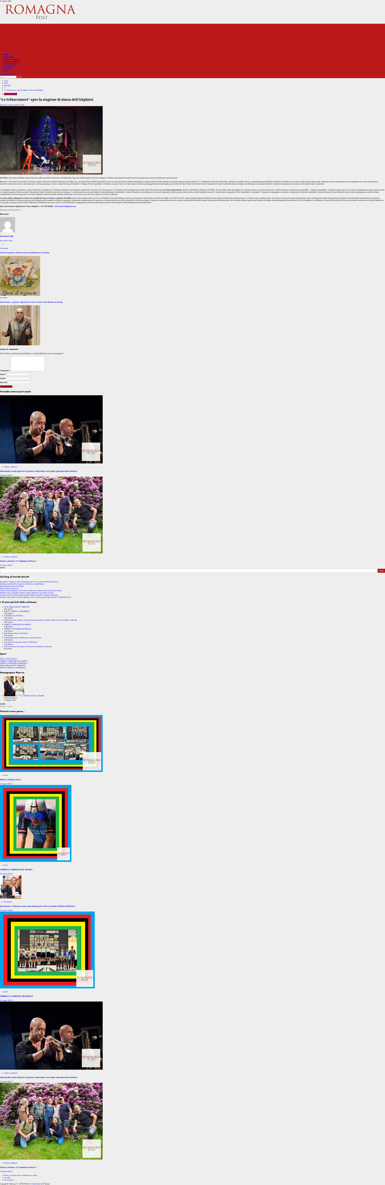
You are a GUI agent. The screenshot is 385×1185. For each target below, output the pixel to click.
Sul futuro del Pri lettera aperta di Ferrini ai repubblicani (22, 584)
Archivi (2, 704)
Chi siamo (7, 68)
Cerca (2, 567)
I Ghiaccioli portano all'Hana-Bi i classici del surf (22, 638)
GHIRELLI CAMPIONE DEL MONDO (17, 624)
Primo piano (8, 57)
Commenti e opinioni (12, 59)
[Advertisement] (192, 38)
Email (3, 378)
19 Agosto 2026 (6, 475)
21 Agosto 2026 (6, 784)
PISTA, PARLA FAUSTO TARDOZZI (16, 607)
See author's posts (6, 240)
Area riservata (8, 1180)
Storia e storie (9, 66)
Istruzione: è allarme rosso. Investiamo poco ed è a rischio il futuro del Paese (29, 582)
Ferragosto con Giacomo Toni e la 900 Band (20, 642)
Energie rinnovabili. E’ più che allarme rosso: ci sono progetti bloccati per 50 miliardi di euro (35, 597)
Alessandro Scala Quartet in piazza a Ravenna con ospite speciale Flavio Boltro (38, 471)
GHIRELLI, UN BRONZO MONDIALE (17, 629)
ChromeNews (35, 1184)
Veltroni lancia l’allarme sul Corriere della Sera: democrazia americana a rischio (31, 590)
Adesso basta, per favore (9, 588)
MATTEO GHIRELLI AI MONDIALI (17, 611)
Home (6, 54)
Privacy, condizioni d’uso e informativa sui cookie (20, 1175)
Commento (5, 370)
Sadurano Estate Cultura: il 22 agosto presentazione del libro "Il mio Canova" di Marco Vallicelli (40, 620)
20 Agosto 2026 (6, 874)
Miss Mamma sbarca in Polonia (12, 586)
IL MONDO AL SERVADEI (13, 616)
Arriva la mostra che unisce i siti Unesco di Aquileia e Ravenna (28, 646)
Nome (3, 374)
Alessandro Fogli (6, 105)
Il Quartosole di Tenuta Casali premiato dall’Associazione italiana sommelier (29, 595)
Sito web (3, 382)
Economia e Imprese (12, 64)
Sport (6, 70)
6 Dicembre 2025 (18, 105)
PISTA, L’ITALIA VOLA (8, 659)
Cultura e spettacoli (11, 61)
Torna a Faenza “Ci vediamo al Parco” (18, 561)
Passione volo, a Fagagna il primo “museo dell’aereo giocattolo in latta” (27, 593)
